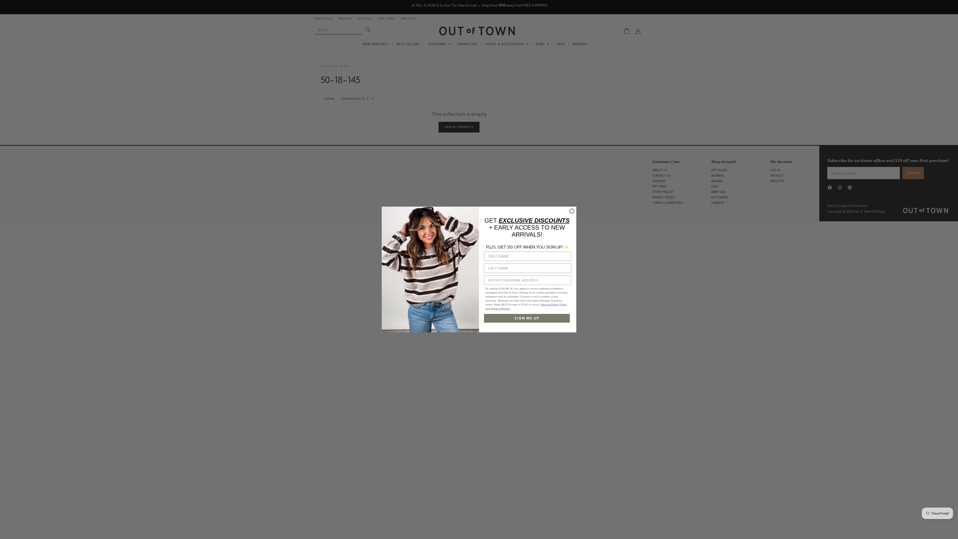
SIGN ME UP (526, 318)
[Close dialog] (571, 211)
